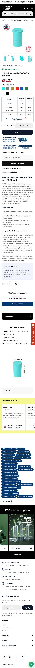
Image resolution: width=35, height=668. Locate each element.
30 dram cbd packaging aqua (25, 469)
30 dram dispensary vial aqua (9, 463)
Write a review (17, 304)
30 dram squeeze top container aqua (11, 487)
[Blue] (21, 88)
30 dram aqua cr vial (7, 457)
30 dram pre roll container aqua (10, 493)
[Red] (17, 88)
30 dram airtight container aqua (10, 475)
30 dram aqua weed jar (24, 466)
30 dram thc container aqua (9, 469)
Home (3, 20)
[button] (33, 334)
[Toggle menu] (3, 7)
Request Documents (17, 163)
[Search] (31, 14)
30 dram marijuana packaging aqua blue (12, 460)
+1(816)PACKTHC (17, 119)
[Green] (26, 88)
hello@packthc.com (12, 579)
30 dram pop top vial (7, 448)
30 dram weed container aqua (22, 457)
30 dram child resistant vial (23, 454)
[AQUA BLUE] (3, 88)
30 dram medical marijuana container (11, 481)
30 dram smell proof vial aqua (10, 478)
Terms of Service (27, 613)
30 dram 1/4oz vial (19, 448)
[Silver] (7, 88)
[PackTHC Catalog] (24, 7)
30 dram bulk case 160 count (9, 466)
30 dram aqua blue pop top (9, 451)
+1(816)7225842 (11, 572)
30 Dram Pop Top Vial (14, 20)
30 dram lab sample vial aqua (25, 496)
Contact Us (24, 118)
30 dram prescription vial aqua (10, 472)
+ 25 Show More (6, 501)
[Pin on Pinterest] (16, 283)
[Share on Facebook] (9, 283)
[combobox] (17, 13)
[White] (31, 88)
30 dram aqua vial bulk (23, 451)
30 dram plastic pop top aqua (25, 484)
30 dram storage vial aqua (9, 496)
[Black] (7, 93)
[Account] (28, 7)
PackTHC (10, 66)
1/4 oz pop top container (8, 454)
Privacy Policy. (8, 615)
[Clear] (3, 93)
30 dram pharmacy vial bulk (9, 484)
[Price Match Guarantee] (17, 147)
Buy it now (17, 132)
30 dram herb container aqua (9, 490)
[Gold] (12, 88)
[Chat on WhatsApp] (31, 664)
